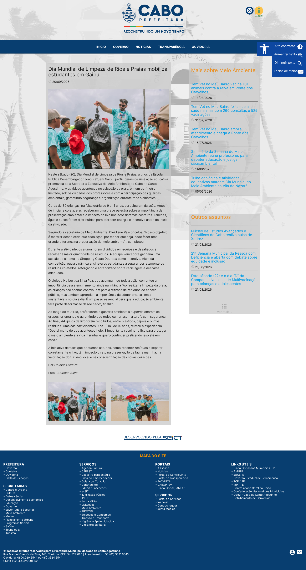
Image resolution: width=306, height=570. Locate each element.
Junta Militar (90, 501)
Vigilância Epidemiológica (98, 521)
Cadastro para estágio (96, 474)
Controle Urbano (16, 489)
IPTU (85, 498)
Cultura (10, 493)
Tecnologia (13, 529)
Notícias (163, 471)
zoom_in (300, 55)
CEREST (87, 471)
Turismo (11, 533)
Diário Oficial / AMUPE (172, 488)
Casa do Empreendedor (97, 478)
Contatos (11, 471)
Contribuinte (90, 484)
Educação (12, 503)
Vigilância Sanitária (94, 524)
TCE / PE (239, 481)
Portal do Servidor (169, 498)
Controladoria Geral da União (252, 488)
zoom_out (300, 63)
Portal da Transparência (173, 478)
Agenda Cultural (92, 468)
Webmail (163, 502)
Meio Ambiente (15, 513)
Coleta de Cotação (94, 481)
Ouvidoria (12, 474)
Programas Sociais (17, 523)
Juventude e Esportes (20, 509)
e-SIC (85, 491)
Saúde (10, 526)
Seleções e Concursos (96, 514)
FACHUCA (164, 481)
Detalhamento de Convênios (252, 498)
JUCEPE (239, 474)
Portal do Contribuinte (172, 474)
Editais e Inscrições (94, 488)
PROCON (87, 511)
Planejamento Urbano (20, 519)
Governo (11, 468)
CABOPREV (165, 484)
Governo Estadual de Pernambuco (256, 478)
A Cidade (163, 468)
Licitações (88, 504)
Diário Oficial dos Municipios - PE (255, 468)
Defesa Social (14, 496)
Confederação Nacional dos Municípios (259, 491)
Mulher (10, 516)
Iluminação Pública (93, 494)
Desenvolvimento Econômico (24, 499)
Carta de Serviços (17, 478)
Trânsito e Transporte (95, 518)
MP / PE (239, 484)
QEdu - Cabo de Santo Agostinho (255, 494)
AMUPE (238, 471)
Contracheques (168, 505)
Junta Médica (166, 508)
